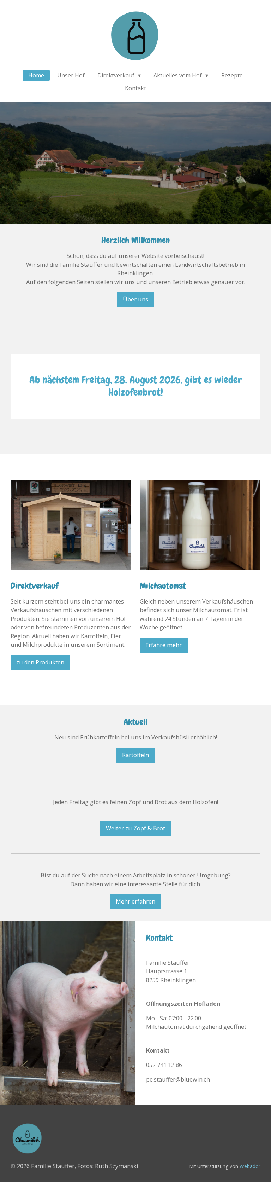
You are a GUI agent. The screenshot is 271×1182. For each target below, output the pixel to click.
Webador (250, 1166)
